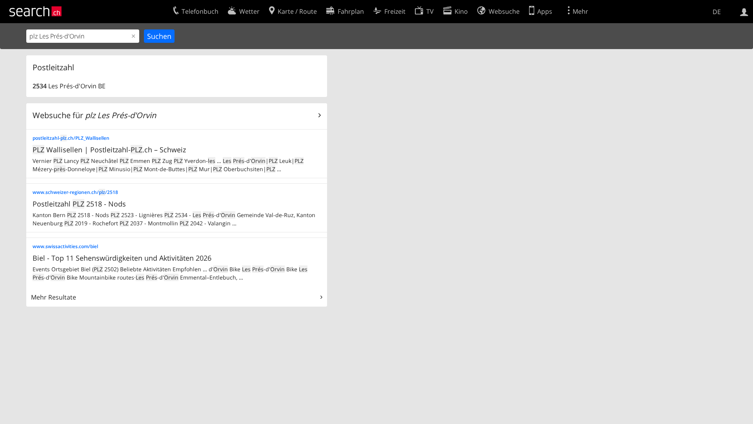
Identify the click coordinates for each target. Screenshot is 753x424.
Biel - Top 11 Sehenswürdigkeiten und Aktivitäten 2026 (122, 258)
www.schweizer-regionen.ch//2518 (75, 192)
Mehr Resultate (53, 297)
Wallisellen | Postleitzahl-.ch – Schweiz (109, 149)
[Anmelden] (744, 11)
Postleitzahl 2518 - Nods (79, 203)
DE (717, 11)
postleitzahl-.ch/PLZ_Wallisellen (71, 138)
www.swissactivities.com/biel (65, 246)
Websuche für (94, 115)
